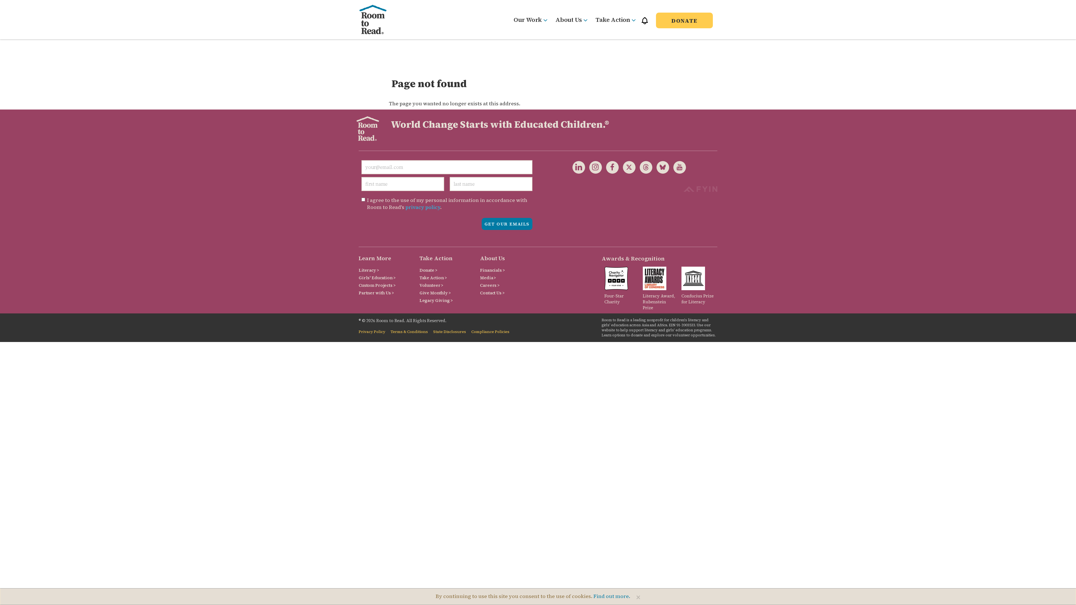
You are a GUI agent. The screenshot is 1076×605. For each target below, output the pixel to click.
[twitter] (627, 167)
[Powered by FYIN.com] (700, 188)
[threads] (644, 167)
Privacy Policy (372, 332)
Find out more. (611, 596)
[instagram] (593, 167)
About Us (568, 19)
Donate (684, 21)
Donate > (428, 270)
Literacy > (369, 270)
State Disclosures (449, 332)
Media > (488, 278)
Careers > (490, 285)
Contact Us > (492, 293)
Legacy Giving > (436, 300)
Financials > (492, 270)
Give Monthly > (435, 293)
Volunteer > (431, 285)
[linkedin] (578, 167)
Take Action (612, 19)
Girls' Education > (377, 278)
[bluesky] (660, 167)
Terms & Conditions (409, 332)
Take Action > (433, 278)
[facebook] (610, 167)
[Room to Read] (377, 19)
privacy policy (422, 207)
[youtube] (677, 167)
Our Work (528, 19)
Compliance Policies (490, 332)
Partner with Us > (376, 293)
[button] (645, 23)
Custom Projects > (377, 285)
